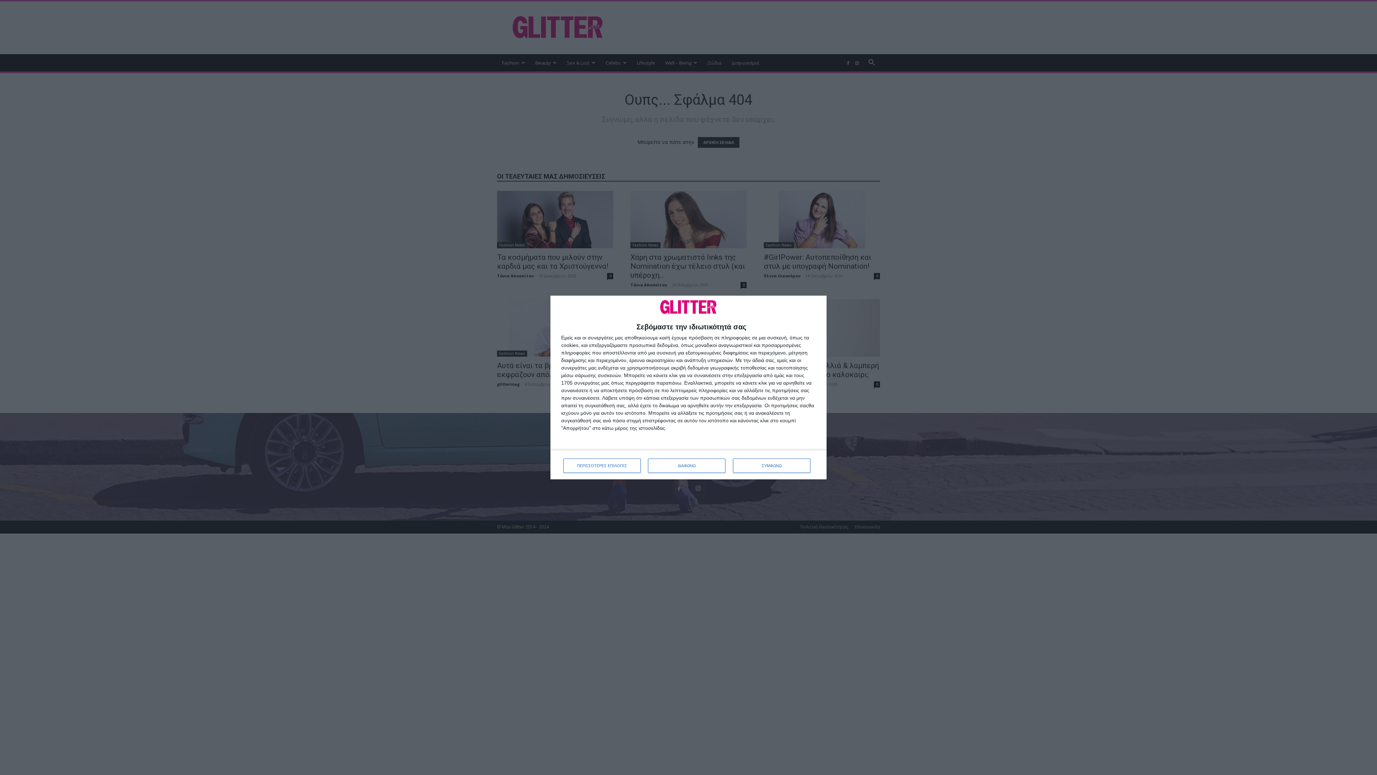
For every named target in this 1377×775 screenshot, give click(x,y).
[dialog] (688, 388)
